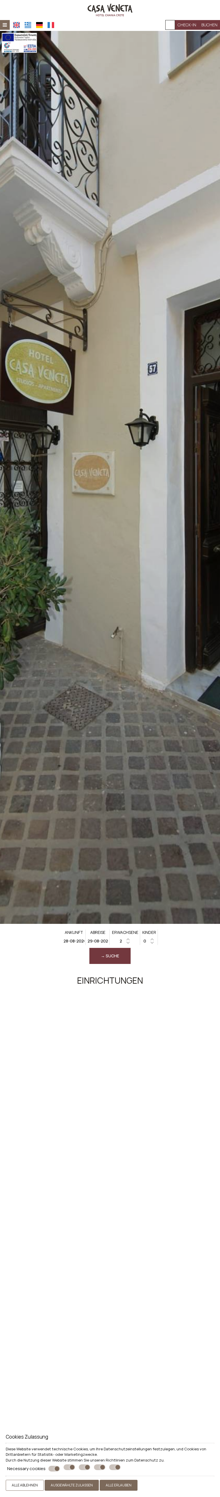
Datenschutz (146, 1460)
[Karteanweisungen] (170, 25)
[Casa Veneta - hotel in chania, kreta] (110, 9)
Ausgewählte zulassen (72, 1485)
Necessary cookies (26, 1469)
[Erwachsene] (125, 941)
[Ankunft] (73, 941)
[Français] (51, 25)
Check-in (187, 24)
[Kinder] (149, 941)
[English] (16, 25)
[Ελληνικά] (28, 25)
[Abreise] (98, 941)
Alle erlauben (118, 1485)
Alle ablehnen (25, 1485)
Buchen (209, 24)
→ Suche (110, 955)
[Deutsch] (39, 25)
